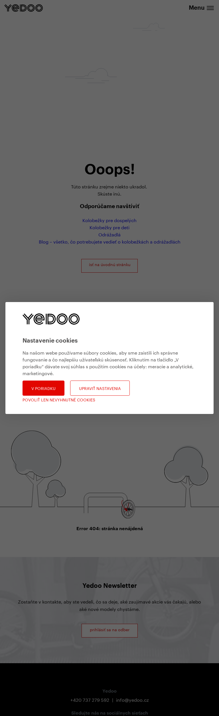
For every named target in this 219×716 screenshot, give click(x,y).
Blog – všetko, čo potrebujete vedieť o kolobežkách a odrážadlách (110, 241)
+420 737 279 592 (89, 699)
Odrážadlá (109, 234)
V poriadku (43, 388)
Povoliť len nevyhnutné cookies (59, 400)
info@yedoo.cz (132, 699)
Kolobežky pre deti (109, 226)
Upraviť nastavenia (100, 388)
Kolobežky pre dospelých (109, 219)
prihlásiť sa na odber (109, 629)
